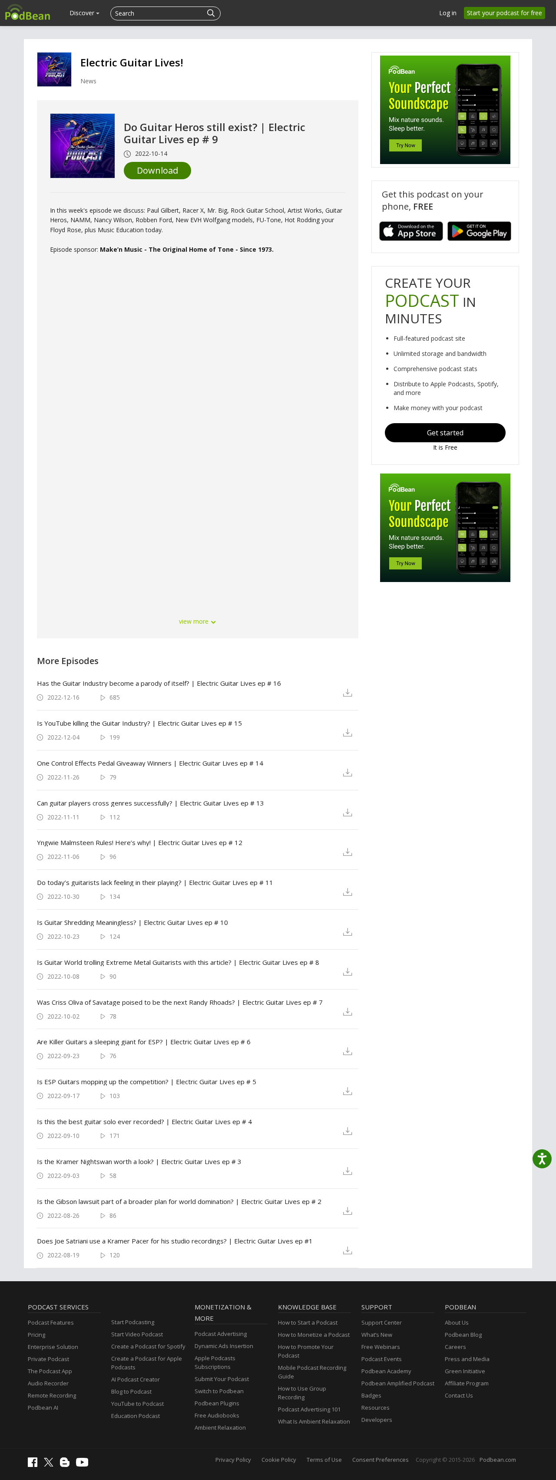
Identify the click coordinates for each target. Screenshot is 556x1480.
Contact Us (459, 1395)
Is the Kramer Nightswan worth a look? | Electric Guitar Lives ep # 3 (139, 1161)
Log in (448, 13)
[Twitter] (51, 1464)
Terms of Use (324, 1460)
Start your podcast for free (504, 13)
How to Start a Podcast (308, 1322)
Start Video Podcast (137, 1334)
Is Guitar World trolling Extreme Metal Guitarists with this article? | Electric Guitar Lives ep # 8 (178, 962)
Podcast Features (51, 1322)
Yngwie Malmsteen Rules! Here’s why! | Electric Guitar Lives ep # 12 (139, 842)
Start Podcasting (132, 1322)
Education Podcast (135, 1416)
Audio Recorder (48, 1383)
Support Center (381, 1322)
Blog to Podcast (131, 1391)
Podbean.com (498, 1460)
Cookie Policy (278, 1460)
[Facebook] (35, 1464)
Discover (83, 13)
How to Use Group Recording (302, 1393)
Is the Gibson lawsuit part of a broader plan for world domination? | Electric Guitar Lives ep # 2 (179, 1201)
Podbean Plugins (217, 1403)
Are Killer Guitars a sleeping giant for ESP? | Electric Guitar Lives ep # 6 (144, 1042)
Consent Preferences (380, 1460)
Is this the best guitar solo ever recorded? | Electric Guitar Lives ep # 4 (144, 1121)
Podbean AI (43, 1407)
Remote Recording (52, 1395)
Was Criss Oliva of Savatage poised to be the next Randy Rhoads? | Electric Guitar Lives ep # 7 (180, 1002)
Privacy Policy (233, 1460)
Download (157, 170)
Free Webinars (380, 1347)
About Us (457, 1322)
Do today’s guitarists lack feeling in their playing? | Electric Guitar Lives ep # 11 (155, 882)
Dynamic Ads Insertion (224, 1346)
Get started (445, 432)
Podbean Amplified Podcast (397, 1383)
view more (194, 621)
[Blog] (67, 1464)
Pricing (36, 1335)
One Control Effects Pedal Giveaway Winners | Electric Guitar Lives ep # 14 (150, 763)
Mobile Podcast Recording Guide (312, 1372)
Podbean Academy (386, 1371)
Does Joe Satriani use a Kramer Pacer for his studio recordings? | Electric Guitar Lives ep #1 (175, 1241)
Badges (371, 1395)
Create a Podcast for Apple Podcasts (146, 1363)
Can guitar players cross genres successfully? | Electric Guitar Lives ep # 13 (150, 803)
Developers (376, 1420)
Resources (375, 1407)
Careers (455, 1347)
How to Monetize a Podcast (314, 1335)
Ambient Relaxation (220, 1427)
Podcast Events (381, 1359)
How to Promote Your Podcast (306, 1351)
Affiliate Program (467, 1383)
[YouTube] (84, 1464)
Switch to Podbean (219, 1391)
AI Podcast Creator (135, 1379)
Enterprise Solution (53, 1347)
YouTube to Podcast (137, 1404)
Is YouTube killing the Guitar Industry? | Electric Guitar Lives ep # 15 (139, 723)
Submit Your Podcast (222, 1379)
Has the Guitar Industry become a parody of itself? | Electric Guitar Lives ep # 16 (159, 683)
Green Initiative (465, 1371)
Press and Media (467, 1359)
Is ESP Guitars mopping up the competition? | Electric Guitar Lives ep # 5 (146, 1081)
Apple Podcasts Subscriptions (215, 1362)
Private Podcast (48, 1359)
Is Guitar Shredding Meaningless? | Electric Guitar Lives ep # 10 (132, 922)
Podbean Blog (463, 1335)
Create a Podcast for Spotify (148, 1346)
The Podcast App (50, 1371)
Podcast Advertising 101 (309, 1409)
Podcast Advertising (221, 1334)
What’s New (376, 1335)
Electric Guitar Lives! (131, 62)
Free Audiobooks (217, 1415)
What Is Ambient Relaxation (314, 1421)
